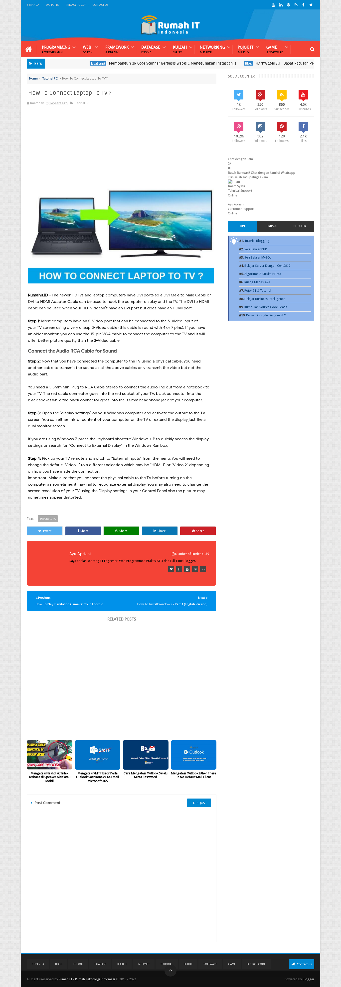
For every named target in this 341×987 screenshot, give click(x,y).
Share (84, 531)
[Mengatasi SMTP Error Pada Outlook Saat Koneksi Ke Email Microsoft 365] (98, 755)
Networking (212, 49)
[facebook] (303, 4)
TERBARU (271, 226)
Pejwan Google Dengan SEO (266, 315)
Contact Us (100, 4)
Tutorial (167, 964)
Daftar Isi (52, 4)
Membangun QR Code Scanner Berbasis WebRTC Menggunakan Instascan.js (151, 63)
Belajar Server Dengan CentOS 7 (267, 266)
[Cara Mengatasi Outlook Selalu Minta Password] (146, 755)
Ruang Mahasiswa (257, 282)
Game (274, 49)
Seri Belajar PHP (255, 249)
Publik (188, 964)
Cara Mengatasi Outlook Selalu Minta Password (146, 775)
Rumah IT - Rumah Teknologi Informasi (87, 979)
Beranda (33, 4)
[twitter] (311, 4)
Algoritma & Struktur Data (262, 274)
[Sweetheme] (171, 569)
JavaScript (77, 63)
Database (150, 49)
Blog (227, 63)
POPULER (300, 226)
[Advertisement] (121, 146)
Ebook (78, 964)
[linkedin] (281, 4)
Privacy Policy (76, 4)
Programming (56, 49)
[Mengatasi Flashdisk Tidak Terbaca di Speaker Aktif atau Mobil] (49, 755)
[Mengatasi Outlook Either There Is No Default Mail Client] (194, 755)
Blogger (308, 979)
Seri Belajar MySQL (257, 257)
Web (88, 49)
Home (33, 78)
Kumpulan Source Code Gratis (265, 307)
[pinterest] (288, 4)
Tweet (46, 531)
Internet (144, 964)
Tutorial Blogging (256, 241)
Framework (117, 49)
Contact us (304, 964)
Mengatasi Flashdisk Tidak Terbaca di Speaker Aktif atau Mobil (49, 777)
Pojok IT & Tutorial (257, 290)
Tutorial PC (50, 78)
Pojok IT (246, 49)
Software (210, 964)
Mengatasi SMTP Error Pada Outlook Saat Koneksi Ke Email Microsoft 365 (97, 777)
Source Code (256, 964)
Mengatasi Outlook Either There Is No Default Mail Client (193, 775)
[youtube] (273, 4)
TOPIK (242, 226)
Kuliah (180, 49)
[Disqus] (121, 874)
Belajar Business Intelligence (264, 299)
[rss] (296, 4)
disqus (199, 803)
